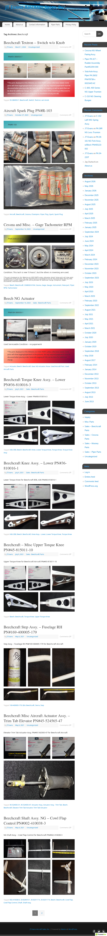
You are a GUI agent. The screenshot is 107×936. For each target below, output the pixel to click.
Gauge (49, 285)
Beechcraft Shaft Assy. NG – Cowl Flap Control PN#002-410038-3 (35, 820)
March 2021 (90, 328)
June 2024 (89, 241)
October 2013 (90, 383)
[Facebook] (94, 5)
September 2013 (92, 388)
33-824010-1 (25, 900)
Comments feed (91, 481)
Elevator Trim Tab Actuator (23, 808)
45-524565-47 (26, 805)
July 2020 (89, 337)
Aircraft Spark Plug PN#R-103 (28, 110)
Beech (12, 285)
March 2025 (90, 218)
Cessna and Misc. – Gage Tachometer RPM (38, 224)
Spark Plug (58, 214)
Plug (46, 214)
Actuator (13, 366)
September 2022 (92, 305)
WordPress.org (91, 486)
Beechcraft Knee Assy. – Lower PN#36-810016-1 (35, 465)
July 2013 (89, 397)
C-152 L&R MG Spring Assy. (93, 120)
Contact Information (37, 24)
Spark (51, 214)
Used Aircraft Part (57, 366)
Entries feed (90, 477)
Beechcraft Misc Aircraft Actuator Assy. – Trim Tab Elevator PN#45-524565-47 (37, 718)
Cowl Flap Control (10, 903)
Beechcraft (24, 100)
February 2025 (91, 223)
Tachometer (12, 288)
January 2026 (90, 191)
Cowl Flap (69, 900)
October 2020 (90, 333)
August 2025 (90, 204)
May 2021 (89, 319)
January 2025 (90, 227)
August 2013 (90, 392)
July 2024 (89, 236)
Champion (35, 214)
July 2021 (89, 314)
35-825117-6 (45, 900)
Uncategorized (34, 47)
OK (98, 34)
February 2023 (91, 301)
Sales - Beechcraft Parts (42, 303)
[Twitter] (98, 5)
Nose (48, 366)
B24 (24, 705)
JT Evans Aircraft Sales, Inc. (36, 7)
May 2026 (89, 186)
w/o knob (45, 100)
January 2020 (90, 342)
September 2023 (92, 278)
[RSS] (103, 5)
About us (19, 24)
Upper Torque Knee (42, 617)
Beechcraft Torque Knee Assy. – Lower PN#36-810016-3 (34, 382)
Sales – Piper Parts (93, 452)
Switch (31, 100)
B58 (14, 450)
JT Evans (10, 47)
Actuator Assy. (37, 805)
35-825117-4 (35, 900)
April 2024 (89, 250)
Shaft (20, 903)
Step (42, 705)
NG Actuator (40, 366)
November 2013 (91, 378)
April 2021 (89, 323)
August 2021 (90, 310)
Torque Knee (57, 450)
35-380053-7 (14, 100)
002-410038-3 (15, 900)
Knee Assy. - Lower (38, 534)
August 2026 (90, 181)
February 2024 (91, 259)
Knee (33, 450)
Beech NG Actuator (19, 298)
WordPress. (73, 929)
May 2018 (89, 356)
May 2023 (89, 287)
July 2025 (89, 209)
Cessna (28, 214)
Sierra (37, 705)
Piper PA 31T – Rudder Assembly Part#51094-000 (92, 63)
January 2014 (90, 369)
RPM (5, 288)
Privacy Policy (71, 24)
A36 (11, 450)
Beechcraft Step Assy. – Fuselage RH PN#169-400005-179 (33, 629)
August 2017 (90, 360)
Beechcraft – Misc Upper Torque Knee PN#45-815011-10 (34, 547)
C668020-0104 (29, 285)
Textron (38, 100)
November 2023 (91, 268)
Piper (42, 214)
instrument (57, 285)
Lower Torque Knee (43, 450)
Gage (44, 285)
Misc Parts (89, 422)
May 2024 (89, 246)
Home (7, 24)
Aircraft (12, 214)
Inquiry (87, 417)
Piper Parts (55, 24)
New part (65, 285)
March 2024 (90, 255)
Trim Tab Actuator (40, 808)
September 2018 (92, 351)
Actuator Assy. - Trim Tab (52, 805)
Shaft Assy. (27, 903)
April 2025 (89, 213)
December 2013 (91, 374)
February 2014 (91, 365)
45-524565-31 (15, 805)
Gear (33, 366)
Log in (87, 472)
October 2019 (90, 346)
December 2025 (91, 195)
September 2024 (92, 232)
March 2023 (90, 296)
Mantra (64, 929)
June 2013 (89, 401)
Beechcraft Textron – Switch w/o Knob (34, 42)
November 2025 (91, 200)
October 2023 (90, 273)
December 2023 (91, 264)
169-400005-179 (16, 705)
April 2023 (89, 291)
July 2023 (89, 282)
